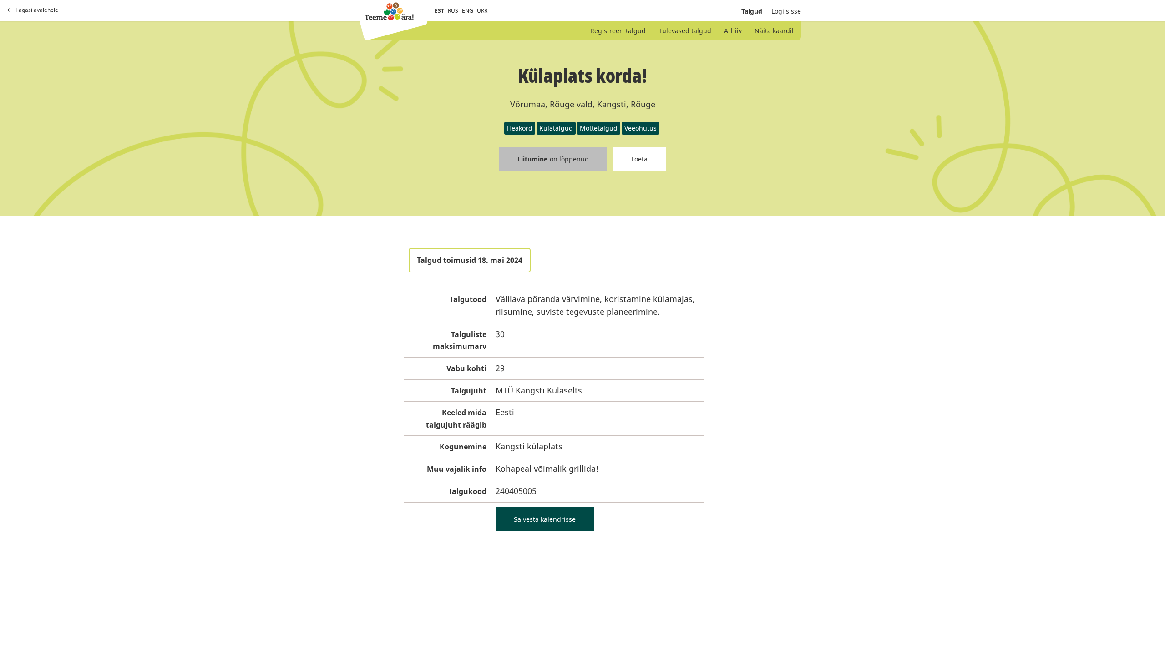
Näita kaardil (774, 30)
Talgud (751, 11)
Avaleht (389, 11)
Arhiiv (733, 30)
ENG (467, 11)
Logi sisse (786, 11)
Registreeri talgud (618, 30)
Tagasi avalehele (36, 10)
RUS (453, 11)
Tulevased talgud (684, 30)
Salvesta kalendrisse (545, 519)
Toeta (639, 159)
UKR (482, 11)
